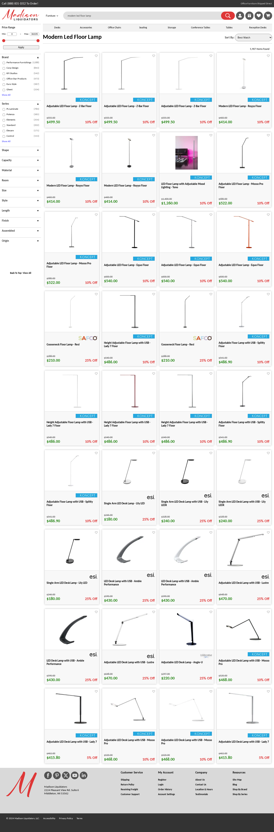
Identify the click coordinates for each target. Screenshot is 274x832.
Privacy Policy (66, 818)
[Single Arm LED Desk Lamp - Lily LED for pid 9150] (72, 566)
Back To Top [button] (15, 273)
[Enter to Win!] (249, 19)
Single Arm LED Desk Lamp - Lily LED (124, 503)
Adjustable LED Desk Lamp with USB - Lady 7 (72, 742)
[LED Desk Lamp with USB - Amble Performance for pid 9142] (129, 566)
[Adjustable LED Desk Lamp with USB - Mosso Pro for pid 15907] (243, 641)
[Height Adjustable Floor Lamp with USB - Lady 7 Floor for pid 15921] (129, 327)
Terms (79, 818)
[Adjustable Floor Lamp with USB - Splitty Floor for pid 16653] (72, 486)
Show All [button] (6, 95)
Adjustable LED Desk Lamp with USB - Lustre (244, 583)
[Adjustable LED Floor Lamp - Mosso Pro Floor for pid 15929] (72, 248)
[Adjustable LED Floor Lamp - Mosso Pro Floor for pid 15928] (243, 168)
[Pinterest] (57, 775)
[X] (66, 775)
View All (27, 273)
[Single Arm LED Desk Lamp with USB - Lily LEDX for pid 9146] (187, 486)
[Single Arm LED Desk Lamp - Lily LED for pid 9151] (129, 486)
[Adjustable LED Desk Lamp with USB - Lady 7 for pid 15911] (244, 724)
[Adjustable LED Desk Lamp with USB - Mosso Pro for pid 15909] (186, 722)
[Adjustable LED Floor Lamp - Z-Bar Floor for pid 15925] (72, 89)
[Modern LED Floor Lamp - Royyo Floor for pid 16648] (72, 168)
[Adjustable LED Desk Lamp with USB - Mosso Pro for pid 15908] (129, 721)
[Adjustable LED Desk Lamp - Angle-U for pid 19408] (186, 645)
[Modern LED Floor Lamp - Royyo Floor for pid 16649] (244, 89)
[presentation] (20, 58)
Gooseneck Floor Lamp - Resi (63, 344)
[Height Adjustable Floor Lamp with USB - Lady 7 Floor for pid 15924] (72, 407)
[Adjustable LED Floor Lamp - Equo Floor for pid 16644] (129, 248)
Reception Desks (257, 27)
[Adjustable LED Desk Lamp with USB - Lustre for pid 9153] (243, 565)
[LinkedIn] (83, 775)
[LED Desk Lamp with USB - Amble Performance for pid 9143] (186, 566)
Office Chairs (114, 27)
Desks (57, 27)
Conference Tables (200, 27)
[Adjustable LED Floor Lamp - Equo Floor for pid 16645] (186, 248)
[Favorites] (259, 19)
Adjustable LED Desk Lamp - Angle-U (182, 662)
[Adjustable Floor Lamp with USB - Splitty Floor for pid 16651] (244, 327)
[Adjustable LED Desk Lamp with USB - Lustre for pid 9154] (129, 644)
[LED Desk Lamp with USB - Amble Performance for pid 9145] (72, 645)
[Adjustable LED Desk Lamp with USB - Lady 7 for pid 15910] (72, 724)
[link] (268, 16)
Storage (172, 27)
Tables (229, 27)
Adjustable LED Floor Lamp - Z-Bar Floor (69, 106)
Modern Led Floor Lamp (72, 37)
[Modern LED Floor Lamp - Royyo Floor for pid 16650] (129, 168)
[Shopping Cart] (268, 16)
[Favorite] (96, 56)
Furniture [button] (52, 16)
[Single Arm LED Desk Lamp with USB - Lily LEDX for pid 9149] (244, 486)
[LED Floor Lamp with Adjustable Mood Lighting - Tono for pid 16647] (186, 168)
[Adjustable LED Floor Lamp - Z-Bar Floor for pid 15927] (186, 89)
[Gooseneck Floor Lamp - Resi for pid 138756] (72, 327)
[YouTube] (75, 775)
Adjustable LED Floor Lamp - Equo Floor (126, 265)
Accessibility (49, 818)
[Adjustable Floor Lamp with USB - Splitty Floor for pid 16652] (244, 407)
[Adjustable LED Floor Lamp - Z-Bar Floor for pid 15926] (129, 89)
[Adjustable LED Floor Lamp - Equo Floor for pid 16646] (244, 248)
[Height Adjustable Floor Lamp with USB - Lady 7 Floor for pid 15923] (186, 407)
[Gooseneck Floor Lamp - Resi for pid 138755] (187, 327)
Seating (143, 27)
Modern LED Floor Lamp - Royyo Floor (240, 106)
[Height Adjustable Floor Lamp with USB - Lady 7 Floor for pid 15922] (129, 407)
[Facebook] (48, 775)
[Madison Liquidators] (20, 19)
